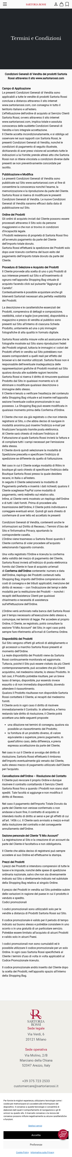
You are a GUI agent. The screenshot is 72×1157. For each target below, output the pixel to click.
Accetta (36, 1135)
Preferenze (36, 1144)
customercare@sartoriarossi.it (36, 1086)
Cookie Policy (22, 1152)
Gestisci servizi (35, 1126)
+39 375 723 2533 (36, 1081)
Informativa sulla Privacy (42, 1152)
